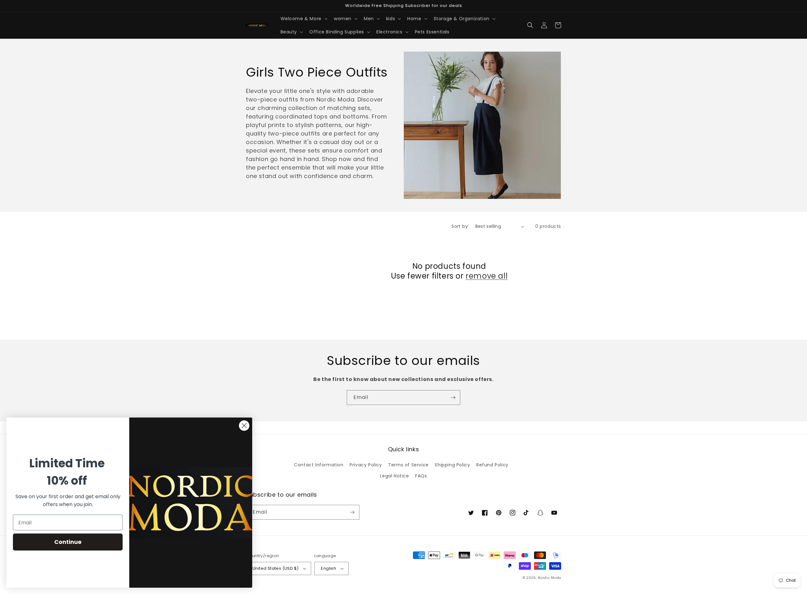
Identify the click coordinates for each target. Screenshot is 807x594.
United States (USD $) (276, 568)
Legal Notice (394, 476)
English (328, 568)
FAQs (421, 476)
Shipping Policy (452, 465)
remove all (487, 276)
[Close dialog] (244, 425)
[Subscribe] (453, 397)
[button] (303, 18)
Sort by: (460, 226)
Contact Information (318, 465)
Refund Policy (492, 465)
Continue (68, 542)
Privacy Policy (366, 465)
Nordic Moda (549, 577)
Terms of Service (408, 465)
